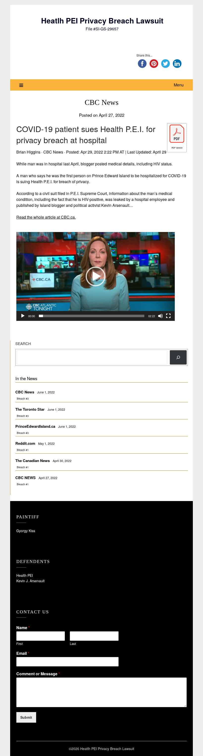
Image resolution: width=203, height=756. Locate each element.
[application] (95, 276)
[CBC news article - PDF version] (177, 141)
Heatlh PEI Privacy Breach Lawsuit (102, 20)
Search (23, 343)
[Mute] (160, 315)
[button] (95, 276)
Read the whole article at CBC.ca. (46, 217)
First (19, 644)
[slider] (91, 316)
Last (73, 644)
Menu (179, 85)
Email (22, 653)
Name (23, 627)
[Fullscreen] (168, 315)
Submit (26, 717)
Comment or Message (38, 674)
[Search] (178, 357)
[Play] (22, 315)
